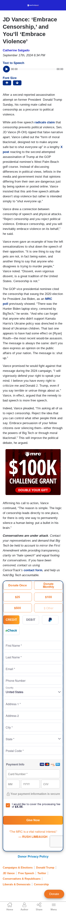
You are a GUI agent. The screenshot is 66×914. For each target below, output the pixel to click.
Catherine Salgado (16, 50)
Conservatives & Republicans (22, 878)
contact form (33, 570)
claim (51, 122)
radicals (40, 122)
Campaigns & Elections (18, 867)
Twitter (41, 873)
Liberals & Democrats (16, 884)
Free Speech (26, 873)
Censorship (41, 884)
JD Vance (9, 873)
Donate (54, 894)
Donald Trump (45, 867)
